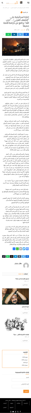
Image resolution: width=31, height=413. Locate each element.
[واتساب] (8, 34)
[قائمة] (28, 3)
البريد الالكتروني (25, 384)
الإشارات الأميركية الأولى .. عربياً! (21, 334)
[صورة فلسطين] (15, 296)
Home (27, 7)
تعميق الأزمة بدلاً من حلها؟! (22, 279)
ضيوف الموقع (11, 405)
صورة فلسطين (25, 307)
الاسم (27, 377)
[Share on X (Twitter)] (20, 34)
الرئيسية (26, 403)
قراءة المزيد (25, 284)
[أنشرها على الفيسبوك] (26, 34)
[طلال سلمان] (15, 2)
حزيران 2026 (25, 360)
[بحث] (2, 3)
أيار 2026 (25, 362)
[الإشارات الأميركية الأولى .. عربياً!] (15, 324)
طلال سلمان (23, 29)
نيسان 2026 (25, 365)
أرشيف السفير (5, 405)
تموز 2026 (25, 357)
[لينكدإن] (14, 34)
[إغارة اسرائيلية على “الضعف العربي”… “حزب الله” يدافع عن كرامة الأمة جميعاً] (15, 47)
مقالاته (18, 403)
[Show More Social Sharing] (3, 34)
